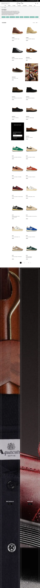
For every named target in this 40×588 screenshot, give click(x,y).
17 (28, 262)
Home (2, 7)
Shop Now (31, 78)
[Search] (8, 3)
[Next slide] (39, 1)
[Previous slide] (1, 1)
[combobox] (5, 3)
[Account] (34, 3)
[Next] (30, 263)
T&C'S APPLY (37, 0)
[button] (37, 23)
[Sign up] (21, 135)
